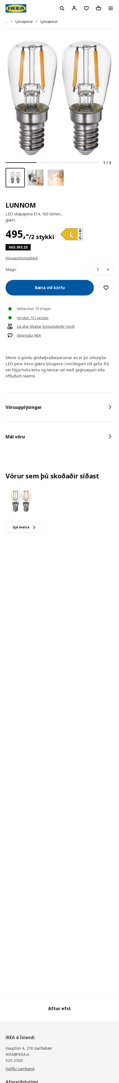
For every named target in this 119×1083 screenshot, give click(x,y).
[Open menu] (110, 8)
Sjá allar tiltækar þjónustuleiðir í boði (46, 326)
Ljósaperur (24, 21)
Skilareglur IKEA (29, 335)
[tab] (59, 407)
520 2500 (14, 1060)
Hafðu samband (20, 1068)
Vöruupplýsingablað (22, 258)
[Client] (74, 8)
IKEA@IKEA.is (17, 1054)
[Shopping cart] (98, 8)
